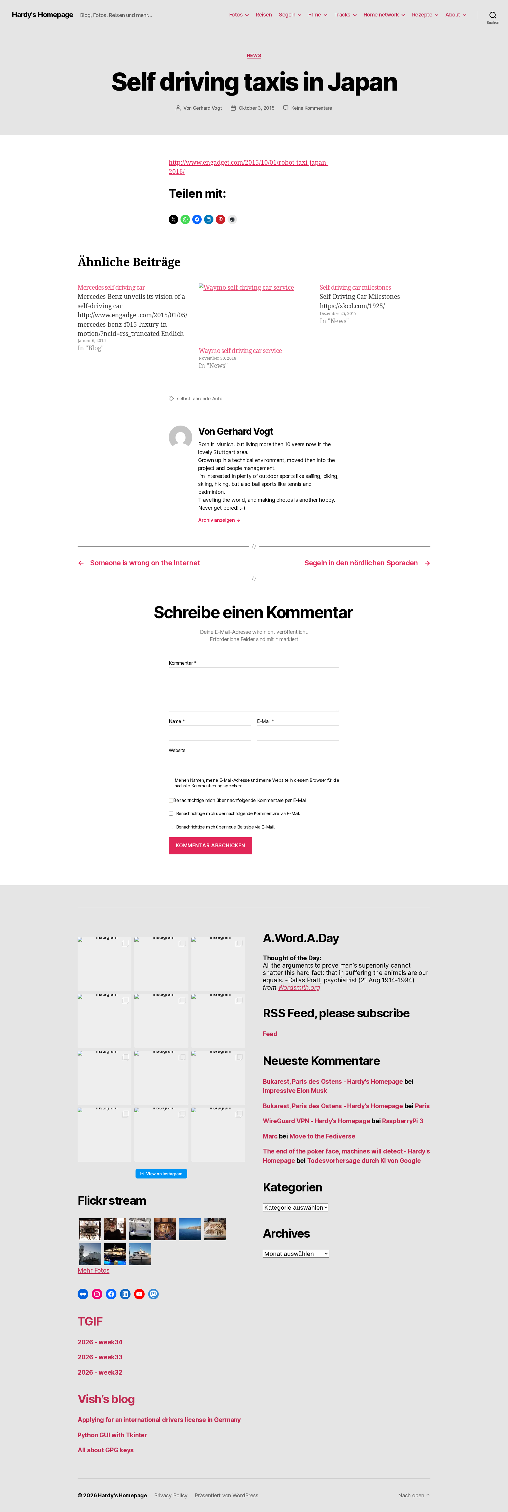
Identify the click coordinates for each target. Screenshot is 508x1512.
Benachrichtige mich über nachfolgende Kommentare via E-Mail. (238, 813)
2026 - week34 (100, 1342)
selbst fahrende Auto (200, 398)
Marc (270, 1136)
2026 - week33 (100, 1357)
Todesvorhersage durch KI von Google (364, 1160)
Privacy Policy (171, 1495)
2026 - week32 (100, 1372)
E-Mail (265, 721)
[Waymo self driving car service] (254, 314)
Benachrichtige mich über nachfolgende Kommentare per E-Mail (239, 800)
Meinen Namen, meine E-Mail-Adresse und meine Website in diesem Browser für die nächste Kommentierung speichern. (257, 783)
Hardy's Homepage (42, 14)
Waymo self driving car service (240, 351)
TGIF (90, 1321)
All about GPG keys (106, 1450)
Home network (381, 14)
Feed (270, 1034)
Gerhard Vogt (207, 108)
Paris (422, 1106)
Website (177, 750)
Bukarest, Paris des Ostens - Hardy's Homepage (333, 1081)
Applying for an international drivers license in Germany (159, 1419)
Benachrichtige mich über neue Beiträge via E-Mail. (225, 827)
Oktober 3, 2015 (257, 108)
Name (177, 721)
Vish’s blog (106, 1399)
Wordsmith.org (299, 987)
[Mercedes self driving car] (133, 327)
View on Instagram (164, 1173)
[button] (104, 964)
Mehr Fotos (93, 1270)
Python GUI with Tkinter (112, 1435)
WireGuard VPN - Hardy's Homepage (316, 1121)
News (254, 55)
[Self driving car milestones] (375, 327)
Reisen (264, 14)
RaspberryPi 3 (402, 1121)
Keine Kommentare (311, 108)
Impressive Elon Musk (295, 1090)
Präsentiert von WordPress (226, 1495)
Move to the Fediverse (322, 1136)
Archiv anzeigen (219, 520)
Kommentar (183, 663)
